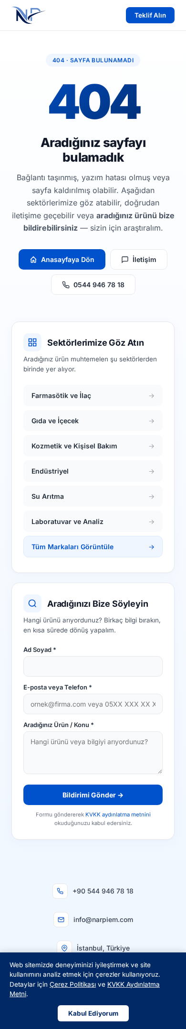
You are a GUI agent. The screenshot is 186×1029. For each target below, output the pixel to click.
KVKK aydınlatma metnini (118, 814)
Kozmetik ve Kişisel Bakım (93, 446)
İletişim (144, 259)
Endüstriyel (93, 471)
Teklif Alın (150, 15)
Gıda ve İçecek (93, 421)
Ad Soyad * (39, 649)
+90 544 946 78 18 (103, 891)
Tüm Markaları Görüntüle (93, 547)
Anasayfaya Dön (67, 259)
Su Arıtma (93, 496)
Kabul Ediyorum (93, 1013)
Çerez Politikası (73, 984)
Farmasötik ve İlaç (93, 395)
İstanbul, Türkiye (103, 948)
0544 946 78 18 (98, 285)
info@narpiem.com (103, 919)
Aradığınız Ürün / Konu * (58, 724)
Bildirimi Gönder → (93, 795)
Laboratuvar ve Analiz (93, 521)
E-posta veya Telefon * (57, 687)
